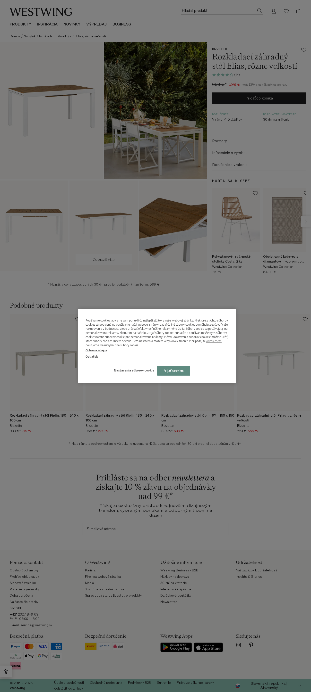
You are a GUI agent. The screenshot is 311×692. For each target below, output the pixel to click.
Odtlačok (92, 356)
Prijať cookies (174, 370)
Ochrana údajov (96, 350)
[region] (157, 346)
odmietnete (213, 341)
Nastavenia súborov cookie (134, 370)
